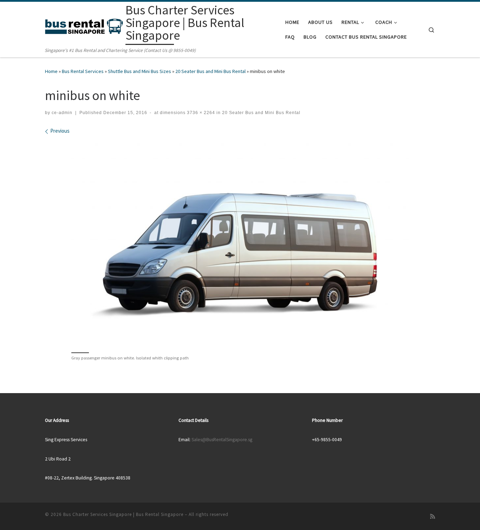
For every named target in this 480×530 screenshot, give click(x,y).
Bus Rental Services (83, 71)
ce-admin (62, 112)
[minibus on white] (240, 242)
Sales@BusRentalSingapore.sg (222, 440)
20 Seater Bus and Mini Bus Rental (210, 71)
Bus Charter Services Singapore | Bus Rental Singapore (123, 514)
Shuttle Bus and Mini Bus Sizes (139, 71)
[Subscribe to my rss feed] (432, 516)
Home (51, 71)
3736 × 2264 (200, 112)
